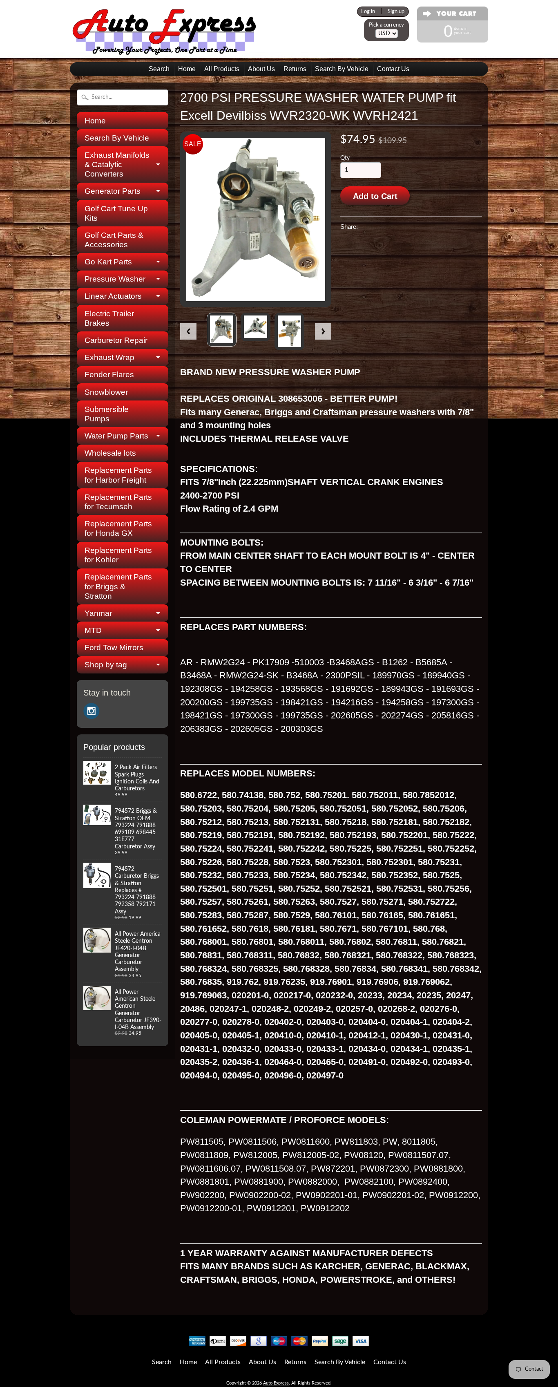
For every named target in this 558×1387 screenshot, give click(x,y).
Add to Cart (375, 196)
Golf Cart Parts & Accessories (114, 240)
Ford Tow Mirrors (114, 647)
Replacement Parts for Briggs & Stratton (118, 586)
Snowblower (106, 392)
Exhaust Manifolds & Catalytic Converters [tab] (117, 164)
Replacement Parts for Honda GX (118, 528)
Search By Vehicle (341, 68)
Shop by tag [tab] (106, 664)
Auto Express (276, 1383)
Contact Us (393, 68)
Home (187, 68)
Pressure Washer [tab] (115, 279)
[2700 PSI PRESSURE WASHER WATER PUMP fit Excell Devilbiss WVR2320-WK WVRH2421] (222, 330)
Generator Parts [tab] (113, 191)
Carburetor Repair (116, 340)
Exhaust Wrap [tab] (109, 357)
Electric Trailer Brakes (109, 318)
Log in (368, 11)
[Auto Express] (164, 50)
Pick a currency (386, 24)
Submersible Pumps (107, 414)
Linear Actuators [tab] (113, 296)
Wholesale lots (110, 453)
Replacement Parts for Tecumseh (118, 502)
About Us (261, 68)
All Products (221, 68)
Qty (345, 158)
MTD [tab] (93, 630)
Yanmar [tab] (98, 613)
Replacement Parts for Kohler (118, 555)
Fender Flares (109, 374)
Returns (294, 68)
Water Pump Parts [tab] (116, 436)
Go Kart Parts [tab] (108, 261)
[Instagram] (91, 711)
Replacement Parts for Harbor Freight (118, 475)
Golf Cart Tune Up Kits (116, 213)
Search (159, 68)
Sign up (396, 11)
